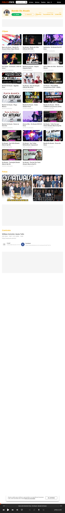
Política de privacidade (29, 498)
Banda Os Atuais (21, 10)
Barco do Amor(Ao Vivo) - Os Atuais (28, 506)
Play (8, 510)
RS (52, 14)
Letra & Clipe (58, 510)
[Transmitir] (48, 510)
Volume (17, 510)
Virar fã (29, 14)
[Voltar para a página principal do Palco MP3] (8, 2)
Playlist (43, 510)
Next (12, 510)
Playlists (43, 2)
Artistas (31, 2)
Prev (3, 510)
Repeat (34, 510)
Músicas (37, 2)
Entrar (59, 2)
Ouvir (17, 14)
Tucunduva (46, 14)
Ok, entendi (51, 498)
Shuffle (29, 510)
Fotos (4, 172)
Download (39, 510)
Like (22, 510)
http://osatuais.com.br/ (9, 238)
